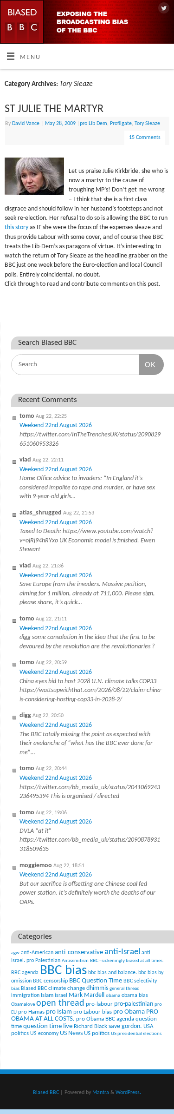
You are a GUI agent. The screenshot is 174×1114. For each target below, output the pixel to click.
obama (113, 995)
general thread (125, 988)
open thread (60, 1003)
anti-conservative (79, 952)
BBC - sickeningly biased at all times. (127, 960)
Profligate (121, 123)
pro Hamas (31, 1012)
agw (15, 953)
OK (147, 364)
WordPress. (128, 1092)
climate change (66, 988)
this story (17, 227)
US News (71, 1033)
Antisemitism (75, 960)
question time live (47, 1026)
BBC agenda (25, 973)
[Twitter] (162, 8)
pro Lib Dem (93, 123)
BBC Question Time (95, 980)
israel (61, 995)
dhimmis (97, 988)
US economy (44, 1033)
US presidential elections (136, 1033)
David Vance (25, 123)
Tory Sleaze (147, 123)
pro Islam (59, 1012)
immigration (25, 995)
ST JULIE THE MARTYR (54, 109)
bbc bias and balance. (112, 973)
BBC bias (63, 970)
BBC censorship (50, 981)
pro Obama (129, 1012)
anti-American (37, 953)
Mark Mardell (86, 995)
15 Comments (145, 137)
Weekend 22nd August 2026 (55, 425)
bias (15, 988)
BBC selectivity (140, 981)
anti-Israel (122, 952)
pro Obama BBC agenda (105, 1019)
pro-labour (99, 1004)
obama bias (135, 995)
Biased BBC (34, 988)
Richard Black (90, 1026)
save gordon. (125, 1026)
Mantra (100, 1092)
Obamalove (23, 1004)
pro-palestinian (133, 1004)
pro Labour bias (92, 1012)
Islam (47, 995)
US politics (97, 1033)
